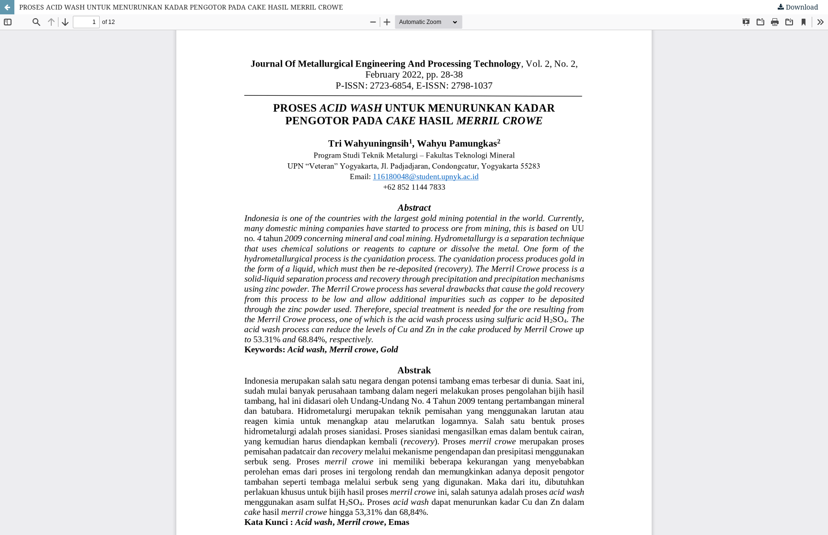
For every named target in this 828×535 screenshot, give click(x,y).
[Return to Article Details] (7, 7)
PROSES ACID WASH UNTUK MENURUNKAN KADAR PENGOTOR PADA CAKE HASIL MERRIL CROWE (181, 6)
